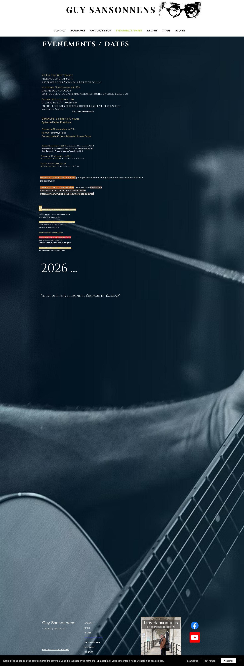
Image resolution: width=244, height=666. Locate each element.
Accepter (228, 660)
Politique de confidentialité (55, 649)
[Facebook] (195, 625)
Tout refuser (209, 660)
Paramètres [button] (192, 660)
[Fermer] (240, 660)
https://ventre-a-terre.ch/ (83, 111)
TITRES (87, 628)
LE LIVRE (87, 632)
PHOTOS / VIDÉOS (92, 642)
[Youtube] (195, 637)
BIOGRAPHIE (89, 647)
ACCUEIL (88, 623)
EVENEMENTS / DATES (93, 637)
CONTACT (88, 652)
